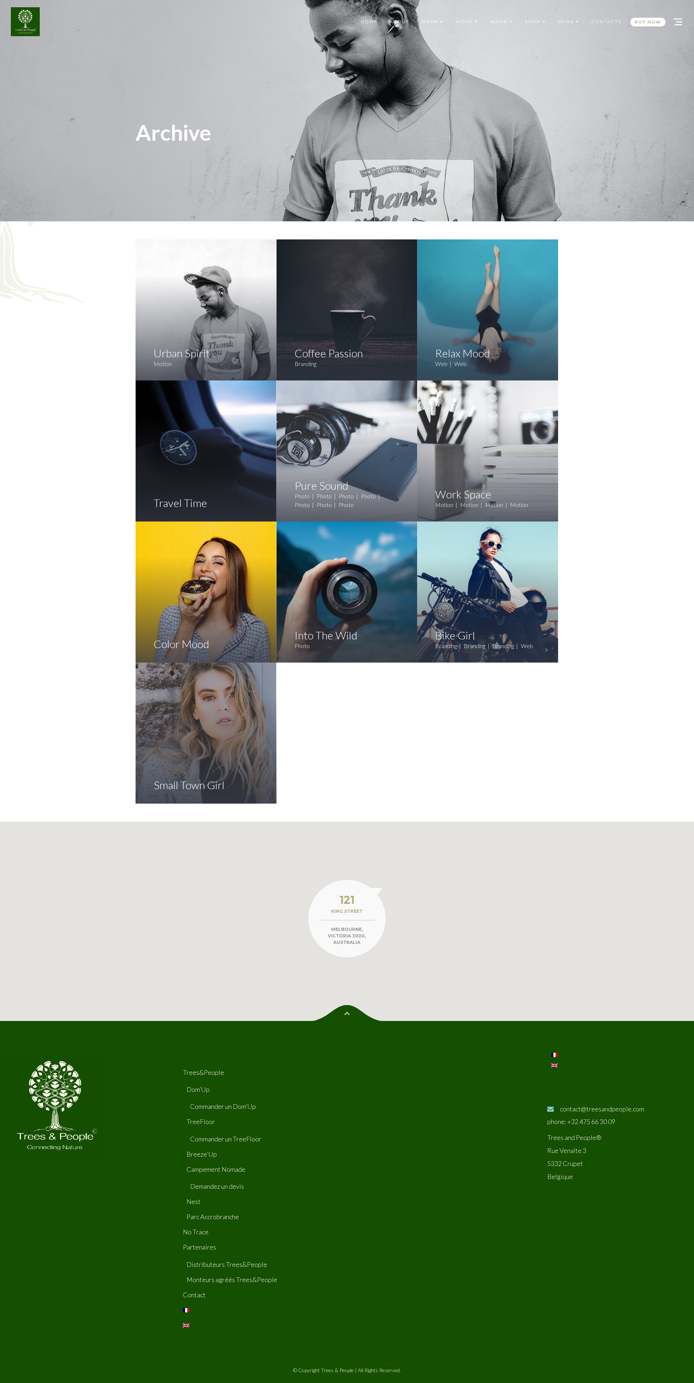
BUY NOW (648, 22)
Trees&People (203, 1072)
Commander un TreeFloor (225, 1139)
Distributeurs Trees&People (227, 1264)
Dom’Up (198, 1089)
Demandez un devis (217, 1186)
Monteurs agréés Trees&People (232, 1280)
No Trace (196, 1232)
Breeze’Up (202, 1154)
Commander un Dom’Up (223, 1106)
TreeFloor (201, 1121)
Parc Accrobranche (213, 1217)
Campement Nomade (216, 1169)
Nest (194, 1201)
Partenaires (199, 1247)
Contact (194, 1295)
